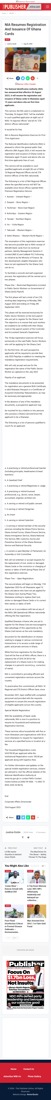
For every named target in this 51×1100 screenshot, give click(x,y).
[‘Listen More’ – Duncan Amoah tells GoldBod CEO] (14, 876)
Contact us (28, 1069)
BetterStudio (32, 1094)
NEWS (7, 39)
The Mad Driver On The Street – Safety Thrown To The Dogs (37, 854)
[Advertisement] (25, 447)
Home (13, 1069)
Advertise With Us (12, 1076)
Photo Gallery (34, 1076)
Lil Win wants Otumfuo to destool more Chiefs (13, 854)
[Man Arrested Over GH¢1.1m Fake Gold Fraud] (36, 911)
